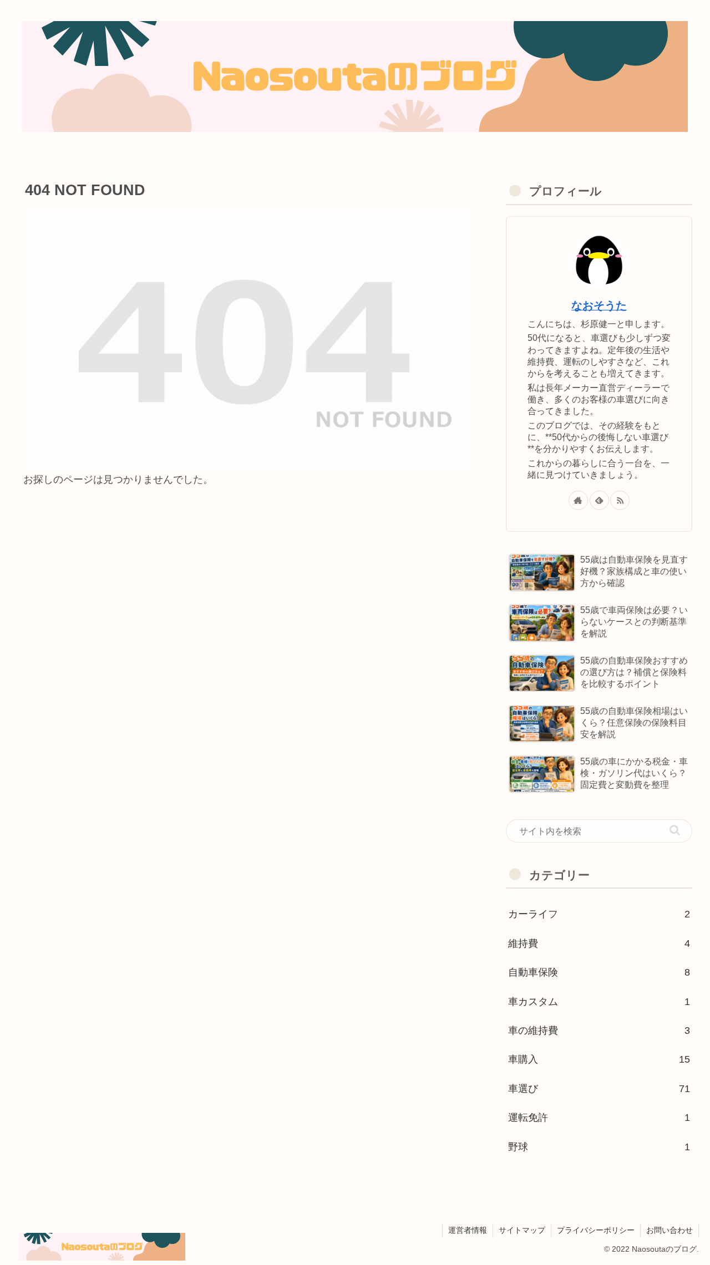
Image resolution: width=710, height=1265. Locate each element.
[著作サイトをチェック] (578, 500)
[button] (674, 830)
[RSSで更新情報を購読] (620, 500)
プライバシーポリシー (596, 1230)
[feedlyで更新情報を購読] (599, 500)
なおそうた (599, 305)
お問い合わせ (669, 1230)
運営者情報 (467, 1230)
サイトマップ (522, 1230)
